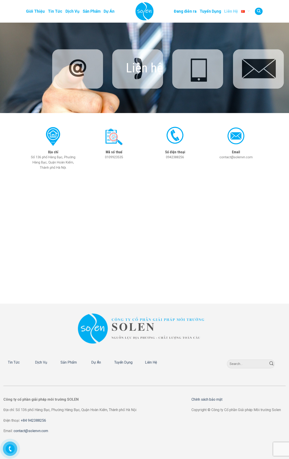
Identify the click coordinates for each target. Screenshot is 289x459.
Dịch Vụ (72, 11)
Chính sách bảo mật (206, 399)
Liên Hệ (231, 11)
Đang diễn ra (185, 11)
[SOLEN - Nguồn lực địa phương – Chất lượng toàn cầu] (144, 11)
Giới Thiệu (35, 11)
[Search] (259, 11)
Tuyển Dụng (210, 11)
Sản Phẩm (91, 11)
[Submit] (271, 364)
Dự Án (109, 11)
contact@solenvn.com (31, 431)
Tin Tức (55, 11)
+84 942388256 (33, 420)
